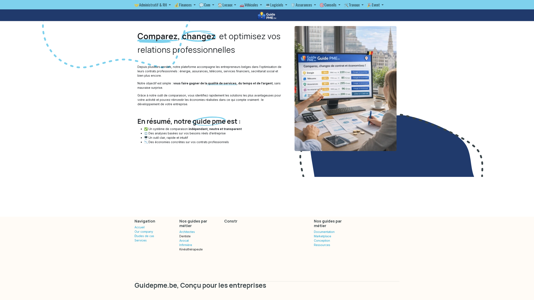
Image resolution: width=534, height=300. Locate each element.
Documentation (324, 232)
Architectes (187, 232)
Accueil (140, 227)
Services (141, 240)
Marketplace (322, 236)
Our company (144, 231)
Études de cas (144, 236)
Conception (322, 240)
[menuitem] (152, 4)
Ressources (322, 245)
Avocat (184, 240)
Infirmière (185, 245)
